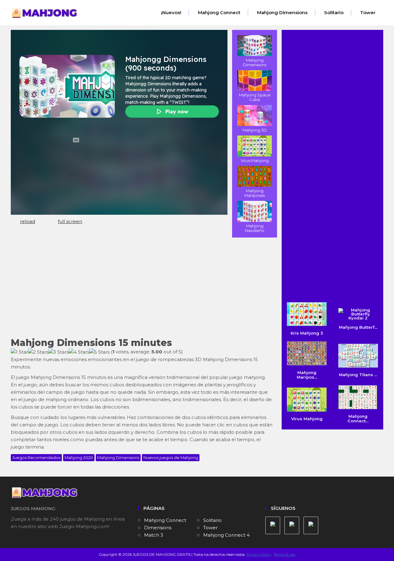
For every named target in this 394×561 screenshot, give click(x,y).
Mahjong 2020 (79, 457)
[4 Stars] (79, 352)
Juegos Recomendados (36, 457)
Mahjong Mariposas (254, 193)
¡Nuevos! (171, 12)
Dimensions (157, 528)
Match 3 (153, 535)
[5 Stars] (99, 352)
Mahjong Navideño (254, 228)
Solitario (334, 12)
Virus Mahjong (255, 160)
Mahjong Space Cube (255, 97)
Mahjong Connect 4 (226, 535)
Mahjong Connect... (358, 418)
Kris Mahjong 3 (307, 333)
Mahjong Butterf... (358, 327)
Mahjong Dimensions (282, 12)
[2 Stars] (38, 352)
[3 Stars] (58, 352)
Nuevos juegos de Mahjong (170, 457)
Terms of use (284, 554)
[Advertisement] (141, 287)
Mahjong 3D (255, 130)
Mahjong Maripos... (307, 374)
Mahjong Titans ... (358, 374)
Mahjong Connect (219, 12)
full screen (70, 221)
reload (27, 221)
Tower (368, 12)
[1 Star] (19, 352)
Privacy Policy (258, 554)
